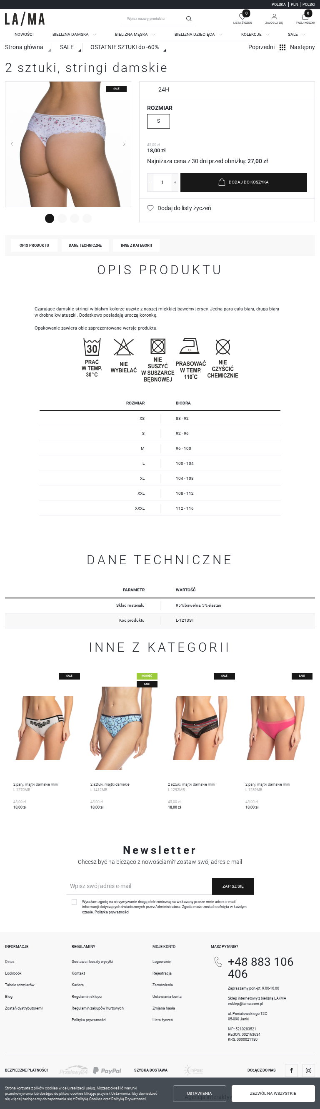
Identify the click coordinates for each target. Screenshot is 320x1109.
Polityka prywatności (89, 1020)
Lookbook (13, 973)
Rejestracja (162, 973)
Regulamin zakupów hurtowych (98, 1008)
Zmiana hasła (163, 1008)
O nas (10, 962)
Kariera (78, 985)
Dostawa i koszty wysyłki (92, 962)
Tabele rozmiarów (20, 985)
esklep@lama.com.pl (245, 1004)
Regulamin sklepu (87, 997)
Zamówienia (162, 985)
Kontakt (78, 973)
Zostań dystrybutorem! (23, 1008)
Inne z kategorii (136, 245)
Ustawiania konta (167, 997)
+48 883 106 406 (261, 968)
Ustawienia (199, 1093)
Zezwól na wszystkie (273, 1093)
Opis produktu (34, 245)
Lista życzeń (162, 1020)
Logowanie (161, 962)
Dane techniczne (85, 245)
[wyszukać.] (189, 19)
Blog (8, 997)
